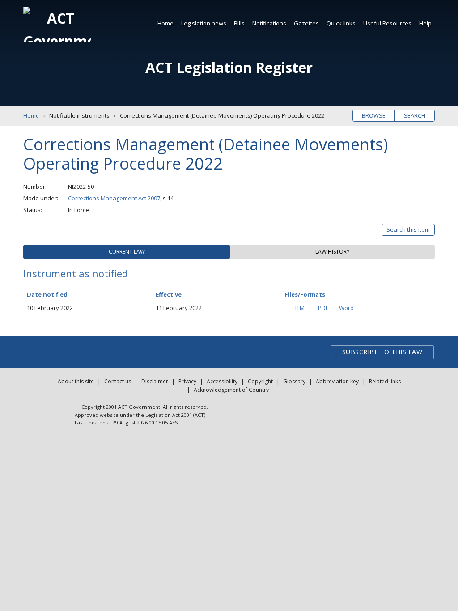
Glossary (294, 381)
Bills (239, 23)
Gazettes (306, 23)
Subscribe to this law (382, 352)
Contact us (117, 381)
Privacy (187, 381)
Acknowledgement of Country (231, 390)
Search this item (408, 229)
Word (346, 308)
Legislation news (203, 23)
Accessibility (222, 381)
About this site (76, 381)
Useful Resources (387, 23)
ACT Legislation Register (229, 67)
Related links (385, 381)
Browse (374, 115)
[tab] (126, 252)
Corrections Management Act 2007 (114, 198)
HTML (300, 308)
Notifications (269, 23)
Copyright (260, 381)
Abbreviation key (337, 381)
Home (165, 23)
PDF (323, 308)
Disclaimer (154, 381)
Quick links (341, 23)
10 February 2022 (50, 308)
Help (425, 23)
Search (414, 115)
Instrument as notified (75, 273)
